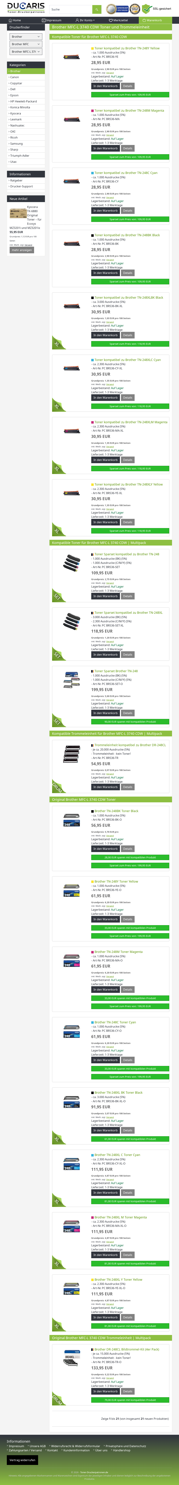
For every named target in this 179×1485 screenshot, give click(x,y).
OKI (12, 131)
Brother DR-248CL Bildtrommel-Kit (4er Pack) (127, 1349)
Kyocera (15, 113)
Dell (12, 89)
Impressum (53, 20)
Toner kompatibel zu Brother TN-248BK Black (127, 235)
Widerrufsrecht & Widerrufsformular (75, 1446)
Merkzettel (120, 20)
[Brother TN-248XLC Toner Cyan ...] (71, 1164)
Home (16, 20)
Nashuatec (17, 125)
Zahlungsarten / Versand (25, 1450)
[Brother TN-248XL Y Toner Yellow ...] (71, 1288)
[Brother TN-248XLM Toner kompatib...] (71, 431)
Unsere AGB (38, 1446)
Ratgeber (16, 180)
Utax (13, 162)
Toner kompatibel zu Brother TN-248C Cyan (126, 173)
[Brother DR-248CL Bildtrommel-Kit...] (71, 1358)
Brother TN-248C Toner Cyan (115, 1022)
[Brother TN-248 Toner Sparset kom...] (71, 563)
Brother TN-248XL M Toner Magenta (121, 1217)
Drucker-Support (21, 186)
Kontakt (52, 1450)
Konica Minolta (20, 107)
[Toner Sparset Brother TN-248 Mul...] (71, 680)
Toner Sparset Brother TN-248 (116, 671)
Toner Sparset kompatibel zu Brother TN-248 (127, 554)
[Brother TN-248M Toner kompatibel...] (71, 119)
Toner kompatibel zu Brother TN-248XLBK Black (129, 297)
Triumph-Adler (19, 156)
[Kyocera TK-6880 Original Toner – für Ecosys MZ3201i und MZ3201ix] (18, 213)
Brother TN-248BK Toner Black (116, 811)
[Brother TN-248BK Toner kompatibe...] (71, 244)
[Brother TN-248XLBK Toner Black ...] (71, 1101)
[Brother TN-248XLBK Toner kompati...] (71, 306)
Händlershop (121, 1450)
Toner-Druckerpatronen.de (94, 1472)
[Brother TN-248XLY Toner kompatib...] (71, 493)
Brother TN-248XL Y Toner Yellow (118, 1279)
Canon (14, 77)
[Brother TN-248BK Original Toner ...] (71, 820)
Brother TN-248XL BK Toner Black (118, 1092)
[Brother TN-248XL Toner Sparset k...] (71, 621)
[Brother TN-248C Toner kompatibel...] (71, 181)
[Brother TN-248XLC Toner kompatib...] (71, 368)
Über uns (101, 1450)
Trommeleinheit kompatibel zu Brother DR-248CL (130, 745)
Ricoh (14, 137)
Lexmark (16, 119)
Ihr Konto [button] (85, 20)
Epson (14, 95)
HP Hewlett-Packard (23, 101)
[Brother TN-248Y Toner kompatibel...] (71, 57)
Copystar (16, 83)
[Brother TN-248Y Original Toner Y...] (71, 890)
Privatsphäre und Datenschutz (126, 1446)
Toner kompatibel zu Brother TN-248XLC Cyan (128, 360)
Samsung (16, 143)
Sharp (14, 149)
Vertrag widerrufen (22, 1460)
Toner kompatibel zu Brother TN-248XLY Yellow (129, 484)
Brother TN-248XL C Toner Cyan (117, 1155)
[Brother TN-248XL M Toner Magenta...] (71, 1226)
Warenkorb (154, 20)
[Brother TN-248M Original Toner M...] (71, 960)
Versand (28, 245)
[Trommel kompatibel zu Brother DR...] (71, 754)
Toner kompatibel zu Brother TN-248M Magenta (129, 110)
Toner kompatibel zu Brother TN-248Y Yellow (127, 48)
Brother (15, 71)
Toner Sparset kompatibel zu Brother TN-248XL (129, 612)
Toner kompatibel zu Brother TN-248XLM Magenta (131, 422)
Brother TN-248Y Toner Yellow (116, 881)
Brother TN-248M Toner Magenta (119, 952)
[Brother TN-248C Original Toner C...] (71, 1031)
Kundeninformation (76, 1450)
